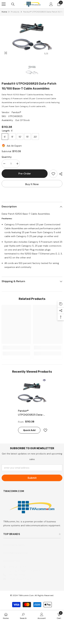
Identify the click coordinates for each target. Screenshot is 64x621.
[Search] (13, 4)
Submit (32, 478)
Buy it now (32, 184)
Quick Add (29, 430)
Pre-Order (24, 173)
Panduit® (16, 112)
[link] (16, 348)
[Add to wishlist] (53, 174)
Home (4, 11)
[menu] (4, 4)
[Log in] (51, 4)
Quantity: (7, 156)
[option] (32, 36)
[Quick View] (44, 380)
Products (15, 11)
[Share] (59, 174)
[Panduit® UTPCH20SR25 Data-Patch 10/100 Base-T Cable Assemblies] (32, 392)
